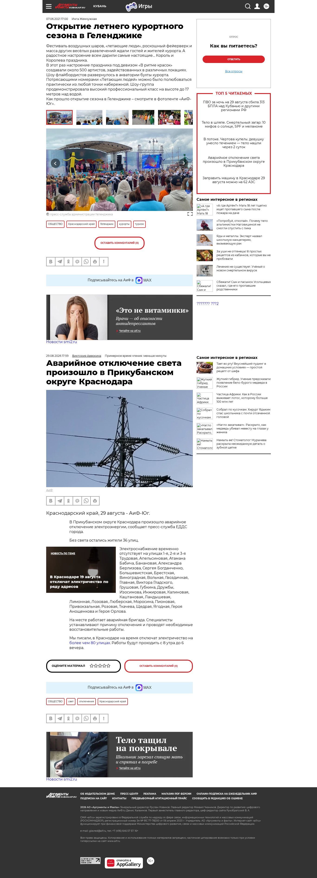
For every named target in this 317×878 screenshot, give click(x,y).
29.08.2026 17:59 (57, 355)
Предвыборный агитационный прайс (159, 798)
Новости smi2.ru (61, 342)
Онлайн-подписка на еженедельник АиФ (227, 793)
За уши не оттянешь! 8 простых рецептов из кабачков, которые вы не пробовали (244, 255)
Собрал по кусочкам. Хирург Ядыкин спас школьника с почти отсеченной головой (243, 413)
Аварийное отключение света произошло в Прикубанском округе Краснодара (234, 162)
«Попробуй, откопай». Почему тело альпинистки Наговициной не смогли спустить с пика (242, 224)
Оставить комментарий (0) (119, 243)
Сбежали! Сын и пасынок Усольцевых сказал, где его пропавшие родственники (244, 285)
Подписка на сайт (93, 798)
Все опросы (233, 71)
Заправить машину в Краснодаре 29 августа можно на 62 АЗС (234, 180)
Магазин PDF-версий (176, 793)
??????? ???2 (208, 303)
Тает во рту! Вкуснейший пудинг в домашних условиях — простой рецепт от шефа (241, 367)
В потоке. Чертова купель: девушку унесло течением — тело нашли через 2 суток (234, 143)
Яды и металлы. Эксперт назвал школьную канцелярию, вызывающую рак (239, 239)
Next (184, 163)
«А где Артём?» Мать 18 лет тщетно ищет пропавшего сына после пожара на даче (242, 209)
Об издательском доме (97, 793)
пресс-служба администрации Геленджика (81, 214)
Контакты (119, 798)
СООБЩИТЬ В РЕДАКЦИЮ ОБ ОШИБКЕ (217, 798)
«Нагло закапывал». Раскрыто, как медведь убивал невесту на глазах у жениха (242, 428)
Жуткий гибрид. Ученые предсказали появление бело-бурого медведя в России (244, 382)
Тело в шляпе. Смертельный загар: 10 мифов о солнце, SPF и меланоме (233, 125)
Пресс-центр (129, 793)
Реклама (149, 793)
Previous (55, 163)
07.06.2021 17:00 (57, 19)
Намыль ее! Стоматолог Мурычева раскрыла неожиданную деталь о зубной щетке (241, 443)
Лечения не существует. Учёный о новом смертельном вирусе (241, 268)
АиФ (49, 490)
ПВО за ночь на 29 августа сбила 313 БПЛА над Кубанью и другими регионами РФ (234, 106)
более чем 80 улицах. (90, 643)
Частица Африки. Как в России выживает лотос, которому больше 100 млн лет (242, 397)
